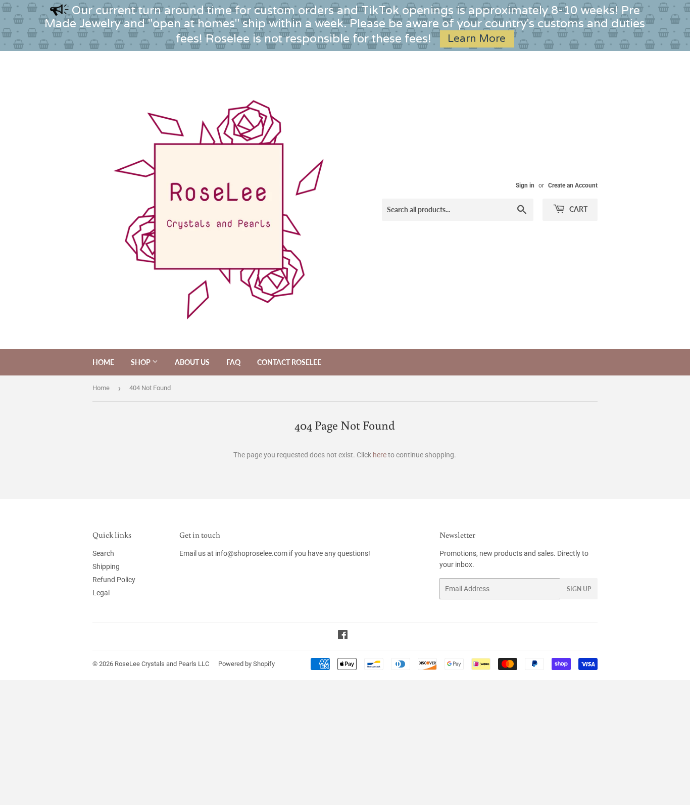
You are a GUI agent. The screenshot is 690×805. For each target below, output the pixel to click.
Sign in (525, 185)
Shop (141, 362)
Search (103, 553)
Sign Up (579, 589)
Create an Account (573, 185)
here (379, 455)
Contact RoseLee (289, 362)
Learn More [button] (477, 38)
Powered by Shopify (246, 664)
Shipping (106, 566)
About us (192, 362)
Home (103, 362)
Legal (101, 593)
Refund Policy (113, 580)
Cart (577, 209)
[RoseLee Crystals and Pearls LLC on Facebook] (342, 636)
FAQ (233, 362)
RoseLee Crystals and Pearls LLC (162, 664)
